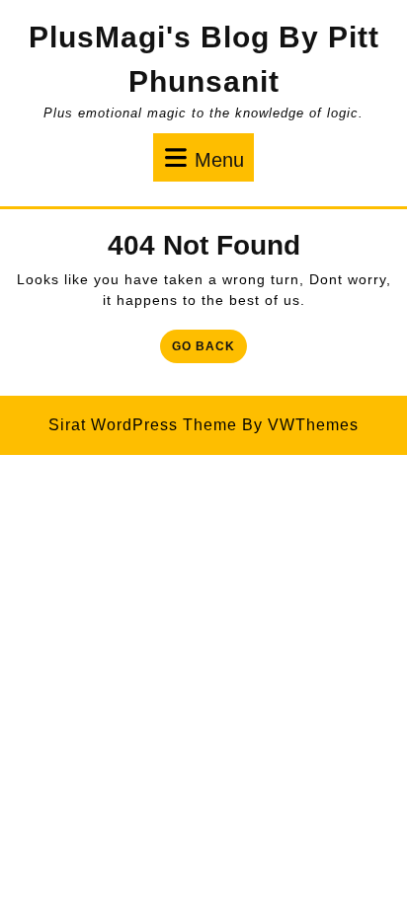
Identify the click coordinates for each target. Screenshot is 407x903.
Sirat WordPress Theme (142, 424)
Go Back (209, 350)
